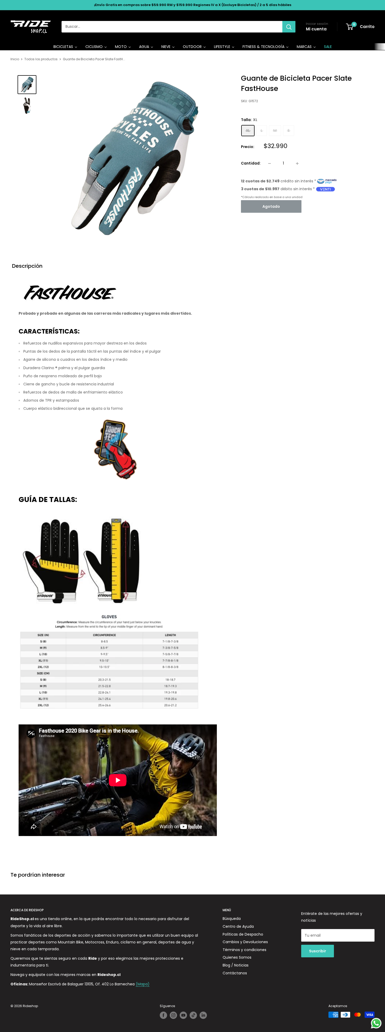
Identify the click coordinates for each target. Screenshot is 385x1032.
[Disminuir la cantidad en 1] (269, 163)
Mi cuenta (316, 29)
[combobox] (172, 26)
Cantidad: (251, 163)
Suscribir (317, 951)
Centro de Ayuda (238, 926)
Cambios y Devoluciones (245, 941)
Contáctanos (235, 973)
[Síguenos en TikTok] (193, 1015)
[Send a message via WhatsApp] (376, 1023)
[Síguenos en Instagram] (173, 1015)
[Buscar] (288, 26)
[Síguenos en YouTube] (183, 1015)
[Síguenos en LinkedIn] (203, 1015)
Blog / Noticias (236, 965)
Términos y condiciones (244, 949)
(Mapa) (143, 984)
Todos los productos (41, 59)
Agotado (271, 206)
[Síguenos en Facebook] (163, 1015)
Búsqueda (232, 918)
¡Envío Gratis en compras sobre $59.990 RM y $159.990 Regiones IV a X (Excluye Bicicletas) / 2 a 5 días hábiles (192, 4)
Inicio (14, 59)
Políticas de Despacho (243, 934)
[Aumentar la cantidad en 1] (297, 163)
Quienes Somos (237, 957)
